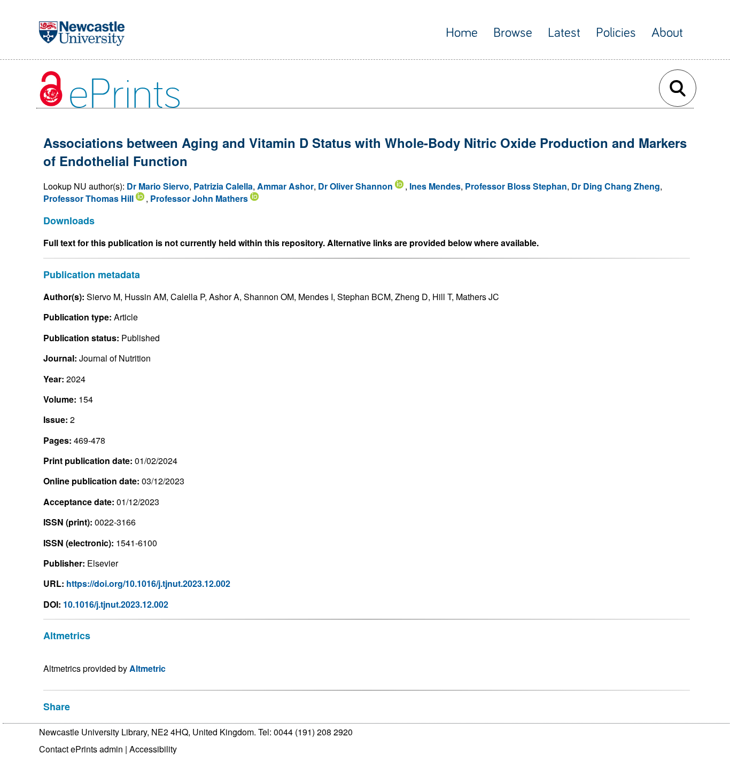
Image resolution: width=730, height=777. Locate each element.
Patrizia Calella (223, 186)
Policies (616, 33)
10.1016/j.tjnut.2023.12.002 (115, 604)
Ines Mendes (435, 186)
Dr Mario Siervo (158, 186)
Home (462, 33)
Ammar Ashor (285, 186)
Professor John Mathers (199, 198)
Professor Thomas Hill (88, 198)
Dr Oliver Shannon (355, 186)
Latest (564, 33)
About (667, 33)
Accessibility (153, 749)
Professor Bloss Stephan (516, 186)
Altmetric (147, 668)
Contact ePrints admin (81, 749)
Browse (512, 33)
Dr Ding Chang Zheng (615, 186)
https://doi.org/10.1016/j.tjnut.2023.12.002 (148, 583)
